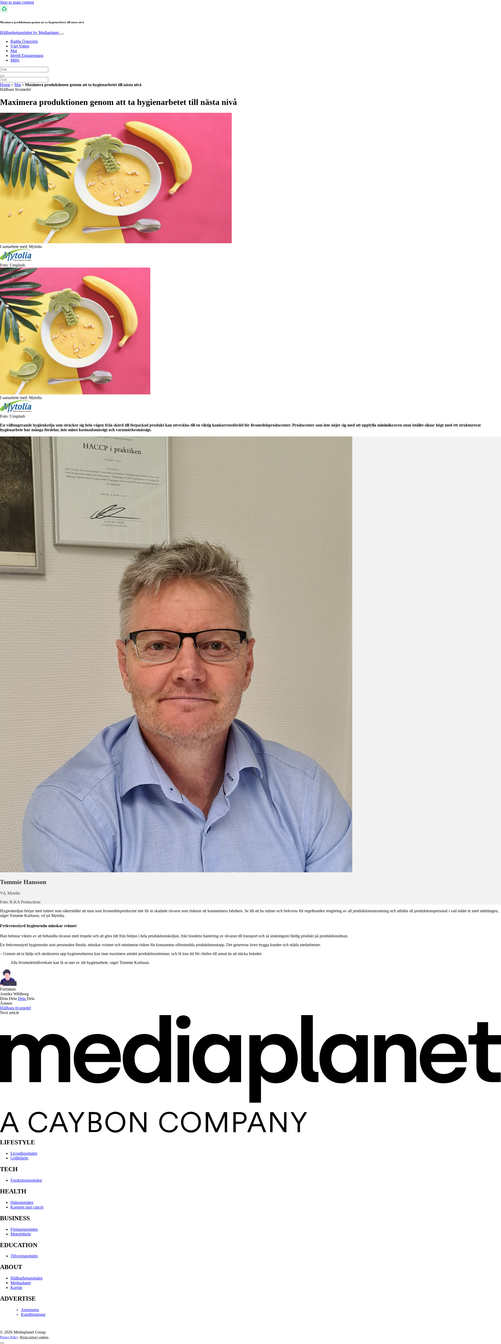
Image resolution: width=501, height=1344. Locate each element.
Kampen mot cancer (27, 1207)
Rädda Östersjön (24, 41)
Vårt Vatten (19, 46)
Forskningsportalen (26, 1180)
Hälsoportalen (21, 1202)
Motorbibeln (20, 1234)
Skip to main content (17, 2)
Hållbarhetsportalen (29, 32)
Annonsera (30, 1309)
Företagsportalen (24, 1229)
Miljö (14, 60)
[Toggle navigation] (62, 34)
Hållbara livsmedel (15, 1008)
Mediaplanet (20, 1283)
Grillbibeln (19, 1158)
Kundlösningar (33, 1314)
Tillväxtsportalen (24, 1256)
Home (5, 84)
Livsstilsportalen (23, 1153)
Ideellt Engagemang (26, 55)
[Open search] (2, 76)
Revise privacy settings (34, 1337)
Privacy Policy (9, 1337)
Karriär (16, 1287)
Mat (13, 51)
